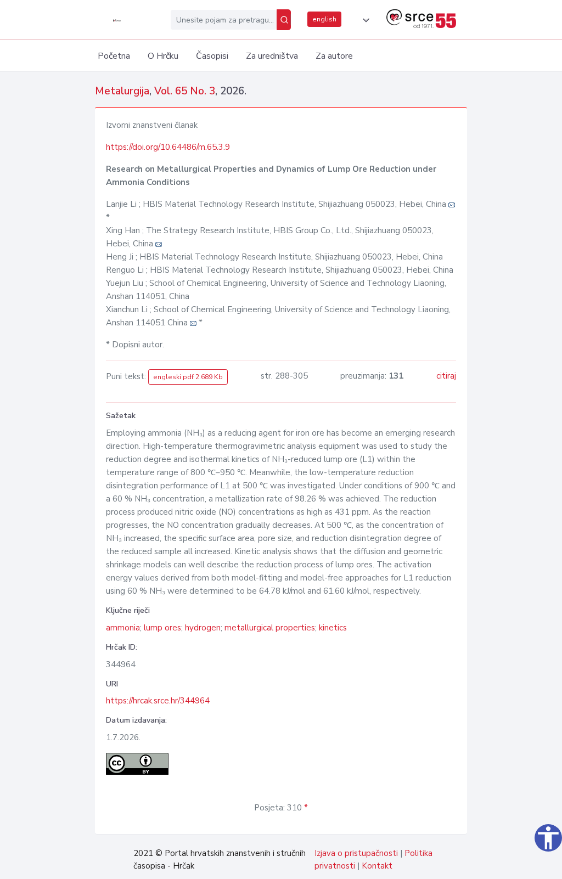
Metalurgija (122, 91)
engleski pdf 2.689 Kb (188, 377)
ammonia (123, 627)
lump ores (162, 627)
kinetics (333, 627)
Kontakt (377, 865)
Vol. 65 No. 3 (184, 91)
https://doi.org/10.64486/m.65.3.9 (168, 147)
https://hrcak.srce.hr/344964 (158, 700)
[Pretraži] (284, 19)
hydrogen (203, 627)
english (324, 19)
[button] (364, 20)
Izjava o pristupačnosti (356, 853)
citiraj (446, 375)
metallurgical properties (269, 627)
